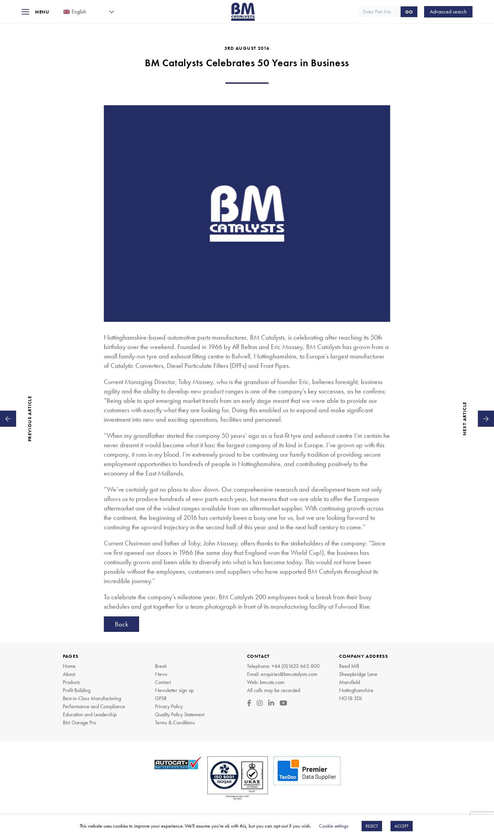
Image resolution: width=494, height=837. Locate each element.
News (161, 674)
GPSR (161, 698)
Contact (163, 682)
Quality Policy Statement (179, 714)
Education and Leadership (90, 714)
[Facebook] (249, 703)
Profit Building (76, 690)
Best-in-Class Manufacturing (92, 698)
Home (69, 666)
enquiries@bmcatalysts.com (289, 674)
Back (121, 624)
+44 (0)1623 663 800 (296, 666)
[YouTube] (283, 703)
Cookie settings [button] (333, 826)
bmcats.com (272, 682)
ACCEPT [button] (402, 826)
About (69, 674)
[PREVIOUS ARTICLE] (8, 419)
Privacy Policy (169, 706)
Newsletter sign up (174, 690)
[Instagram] (260, 703)
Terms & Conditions (175, 722)
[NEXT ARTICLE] (486, 419)
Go (409, 12)
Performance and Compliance (94, 706)
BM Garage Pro (79, 722)
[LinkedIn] (271, 703)
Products (71, 682)
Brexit (160, 666)
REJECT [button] (372, 826)
